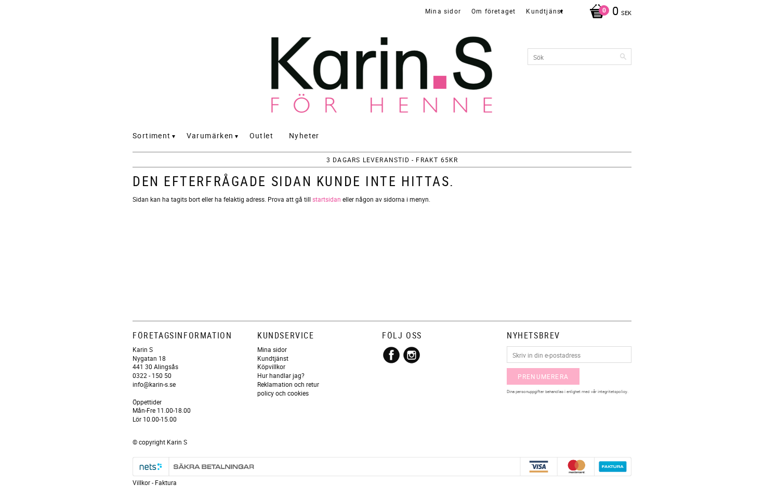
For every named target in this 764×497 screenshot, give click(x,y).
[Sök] (623, 56)
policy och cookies (283, 393)
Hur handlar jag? (281, 375)
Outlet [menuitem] (261, 135)
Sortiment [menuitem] (152, 135)
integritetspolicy (612, 391)
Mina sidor (272, 349)
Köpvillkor (271, 366)
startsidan (326, 199)
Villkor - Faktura (155, 482)
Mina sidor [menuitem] (443, 11)
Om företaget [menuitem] (493, 11)
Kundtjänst (272, 358)
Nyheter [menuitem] (304, 135)
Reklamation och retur (288, 384)
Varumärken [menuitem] (210, 135)
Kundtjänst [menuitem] (544, 11)
